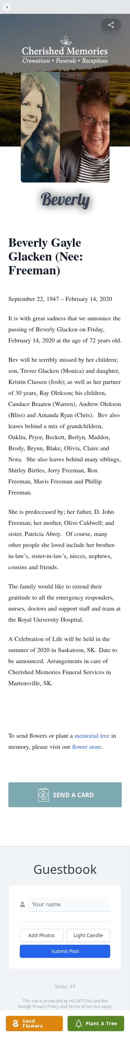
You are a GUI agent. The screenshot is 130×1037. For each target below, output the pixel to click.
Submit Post (65, 951)
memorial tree (92, 735)
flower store (86, 746)
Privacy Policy (46, 1006)
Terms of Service (84, 1006)
